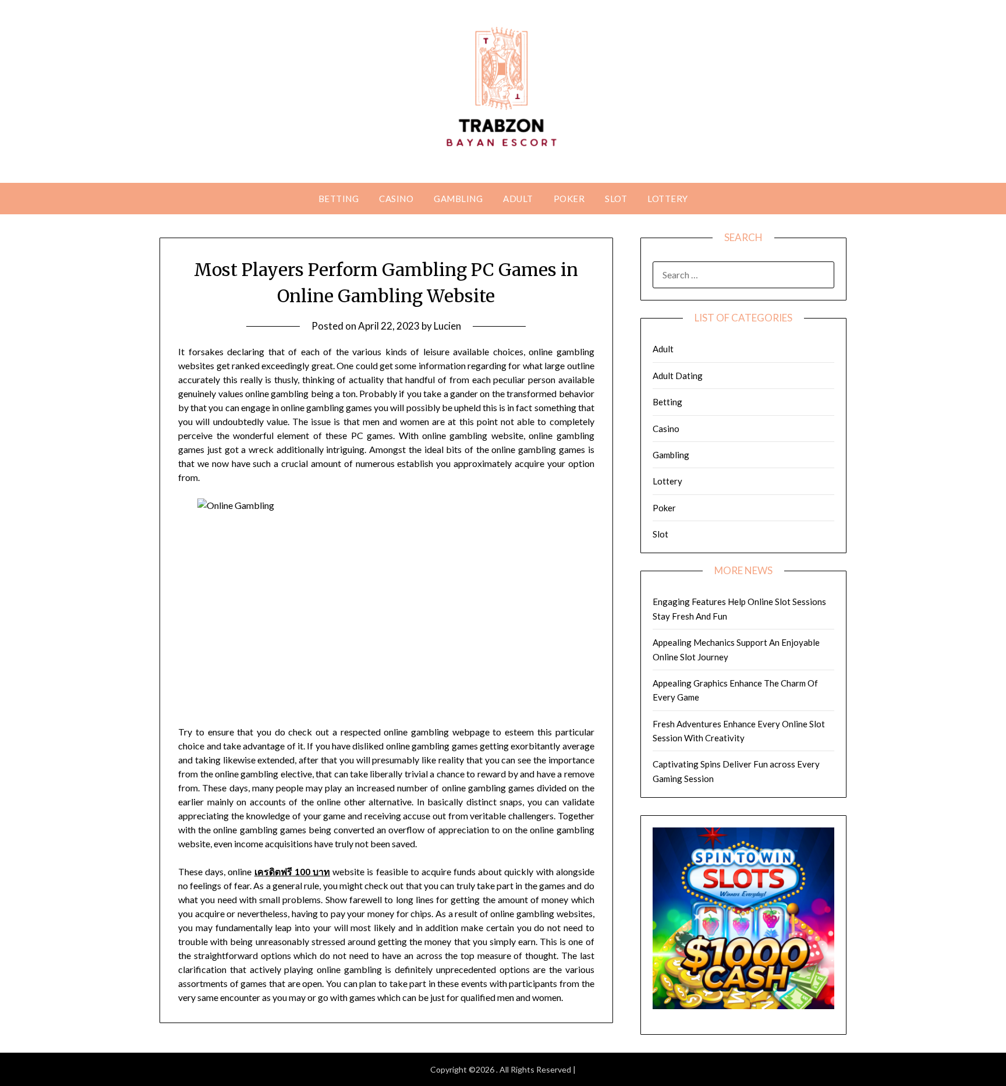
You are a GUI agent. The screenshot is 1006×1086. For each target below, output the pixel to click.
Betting (338, 198)
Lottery (667, 198)
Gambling (458, 198)
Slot (616, 198)
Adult (518, 198)
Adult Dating (678, 375)
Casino (396, 198)
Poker (569, 198)
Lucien (447, 326)
